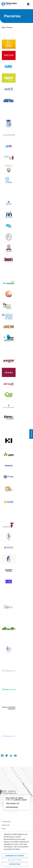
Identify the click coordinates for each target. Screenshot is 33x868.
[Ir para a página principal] (9, 4)
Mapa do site (5, 825)
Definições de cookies (14, 856)
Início (3, 27)
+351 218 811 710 (12, 803)
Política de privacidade (14, 852)
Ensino (4, 828)
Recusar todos (14, 860)
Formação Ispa (6, 821)
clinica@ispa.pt (12, 807)
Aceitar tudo (14, 864)
